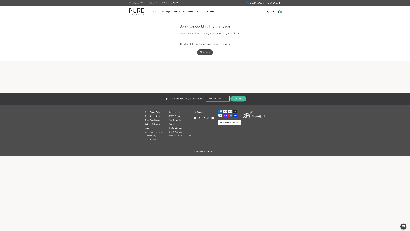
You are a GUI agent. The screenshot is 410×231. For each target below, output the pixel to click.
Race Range (165, 12)
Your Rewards (175, 120)
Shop (155, 12)
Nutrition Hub (179, 12)
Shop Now (205, 52)
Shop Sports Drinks (153, 116)
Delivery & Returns (152, 124)
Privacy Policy (150, 136)
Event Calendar (175, 132)
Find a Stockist (175, 128)
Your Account (174, 124)
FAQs (147, 128)
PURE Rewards (209, 12)
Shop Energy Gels (152, 112)
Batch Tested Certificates (155, 132)
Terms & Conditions (152, 140)
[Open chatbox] (403, 227)
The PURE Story (194, 12)
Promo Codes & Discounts (180, 136)
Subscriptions (174, 112)
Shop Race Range (152, 120)
